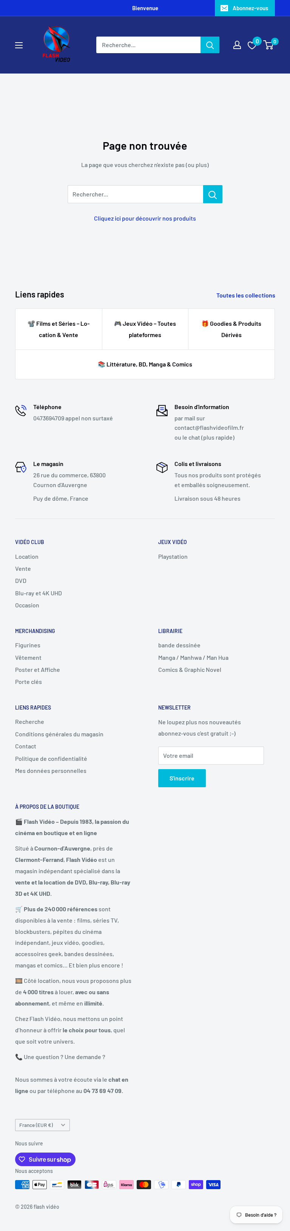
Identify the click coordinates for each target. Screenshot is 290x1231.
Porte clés (28, 681)
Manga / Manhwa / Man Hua (193, 657)
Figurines (27, 644)
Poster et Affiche (37, 669)
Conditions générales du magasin (59, 733)
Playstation (173, 556)
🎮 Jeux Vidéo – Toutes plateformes (145, 329)
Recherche (29, 721)
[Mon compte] (237, 45)
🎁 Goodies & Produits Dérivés (231, 329)
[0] (268, 44)
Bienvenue (145, 8)
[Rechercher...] (212, 194)
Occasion (27, 605)
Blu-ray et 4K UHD (38, 592)
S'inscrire (182, 778)
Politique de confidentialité (51, 758)
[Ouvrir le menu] (19, 45)
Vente (23, 568)
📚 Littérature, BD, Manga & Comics (145, 364)
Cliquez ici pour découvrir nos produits (145, 218)
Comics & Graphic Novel (189, 669)
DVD (20, 580)
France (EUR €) (36, 1125)
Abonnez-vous (250, 8)
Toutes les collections (246, 295)
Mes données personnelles (50, 770)
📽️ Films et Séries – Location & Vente (58, 329)
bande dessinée (179, 644)
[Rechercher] (210, 45)
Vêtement (28, 657)
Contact (25, 746)
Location (27, 556)
